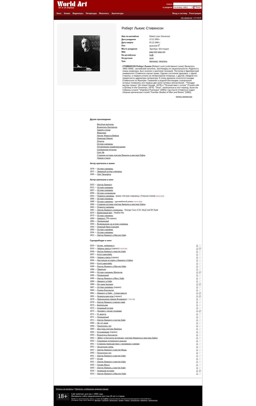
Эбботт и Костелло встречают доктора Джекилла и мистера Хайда (127, 338)
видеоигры (113, 400)
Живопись (104, 13)
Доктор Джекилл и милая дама (111, 302)
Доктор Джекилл (104, 185)
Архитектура (117, 13)
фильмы (97, 400)
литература (135, 400)
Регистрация (195, 13)
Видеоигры (78, 13)
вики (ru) (161, 52)
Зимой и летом (103, 130)
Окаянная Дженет (105, 138)
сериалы (105, 400)
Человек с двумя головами (109, 311)
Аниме (67, 13)
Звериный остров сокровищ (109, 171)
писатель (163, 61)
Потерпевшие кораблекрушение (111, 147)
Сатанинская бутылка (106, 150)
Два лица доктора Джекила (109, 329)
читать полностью (184, 96)
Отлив (100, 359)
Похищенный (103, 221)
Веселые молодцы (105, 124)
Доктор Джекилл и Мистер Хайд (111, 235)
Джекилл (101, 218)
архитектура (153, 400)
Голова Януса (103, 365)
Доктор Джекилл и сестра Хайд (111, 320)
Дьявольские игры (105, 296)
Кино (59, 13)
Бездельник (102, 305)
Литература (91, 13)
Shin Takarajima (104, 174)
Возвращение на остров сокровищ (112, 224)
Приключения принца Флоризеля (112, 299)
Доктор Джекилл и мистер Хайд (111, 251)
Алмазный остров (105, 308)
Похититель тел (104, 326)
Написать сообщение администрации (91, 389)
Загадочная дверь (105, 347)
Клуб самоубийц (104, 254)
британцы (153, 61)
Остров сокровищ (105, 144)
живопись (144, 400)
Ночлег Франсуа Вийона (108, 135)
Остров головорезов (106, 193)
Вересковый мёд (104, 213)
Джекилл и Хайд (104, 281)
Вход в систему (179, 13)
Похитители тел (104, 353)
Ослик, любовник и (105, 245)
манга (127, 400)
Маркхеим (101, 133)
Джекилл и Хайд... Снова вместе (112, 293)
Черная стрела (103, 158)
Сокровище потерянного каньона (112, 341)
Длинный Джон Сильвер (108, 227)
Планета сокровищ (105, 196)
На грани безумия (105, 284)
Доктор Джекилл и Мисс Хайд (110, 278)
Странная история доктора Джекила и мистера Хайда (121, 155)
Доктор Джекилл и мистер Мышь (112, 350)
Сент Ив (100, 152)
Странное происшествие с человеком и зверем (118, 344)
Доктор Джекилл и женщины (110, 210)
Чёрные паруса (104, 248)
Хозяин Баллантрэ (105, 290)
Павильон (101, 269)
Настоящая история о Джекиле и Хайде (115, 260)
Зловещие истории (105, 371)
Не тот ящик (102, 323)
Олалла (100, 141)
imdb (151, 55)
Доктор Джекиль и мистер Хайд (111, 368)
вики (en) (153, 52)
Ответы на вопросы (64, 389)
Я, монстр (101, 314)
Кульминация (103, 332)
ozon (151, 58)
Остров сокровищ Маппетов (109, 272)
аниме (121, 400)
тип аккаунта (186, 18)
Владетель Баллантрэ (107, 127)
